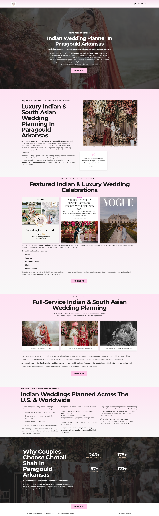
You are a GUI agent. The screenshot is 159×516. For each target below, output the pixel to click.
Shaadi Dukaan (31, 268)
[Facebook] (142, 4)
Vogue (27, 254)
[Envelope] (136, 4)
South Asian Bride (32, 261)
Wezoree (28, 258)
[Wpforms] (145, 4)
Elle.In (27, 265)
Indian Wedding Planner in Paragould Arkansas (79, 41)
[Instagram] (139, 4)
